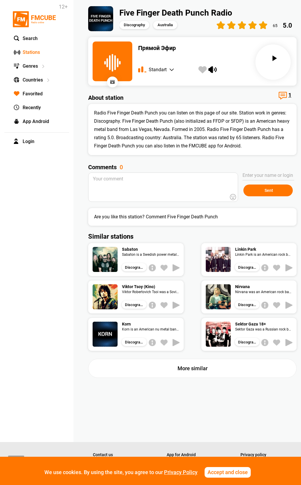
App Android (36, 121)
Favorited (33, 94)
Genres (30, 66)
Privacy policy (253, 454)
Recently (32, 107)
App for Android (181, 454)
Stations (31, 52)
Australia (165, 25)
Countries (33, 80)
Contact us (103, 454)
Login (28, 141)
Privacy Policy (181, 472)
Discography (134, 25)
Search (30, 38)
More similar (193, 368)
